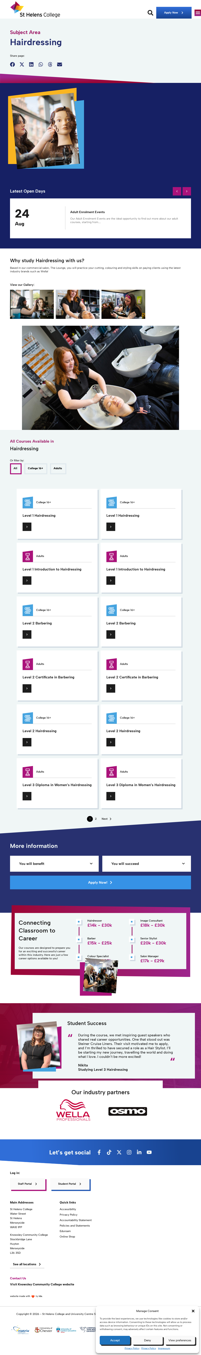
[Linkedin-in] (139, 1152)
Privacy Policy (132, 1348)
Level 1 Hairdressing (39, 515)
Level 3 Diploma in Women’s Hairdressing (57, 785)
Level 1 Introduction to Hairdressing (52, 569)
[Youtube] (149, 1152)
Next (105, 819)
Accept (115, 1340)
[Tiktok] (109, 1152)
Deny (147, 1340)
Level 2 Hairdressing (40, 731)
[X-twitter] (119, 1152)
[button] (193, 1311)
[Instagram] (129, 1152)
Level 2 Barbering (37, 623)
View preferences (179, 1340)
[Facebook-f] (99, 1152)
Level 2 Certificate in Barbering (48, 677)
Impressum (164, 1348)
